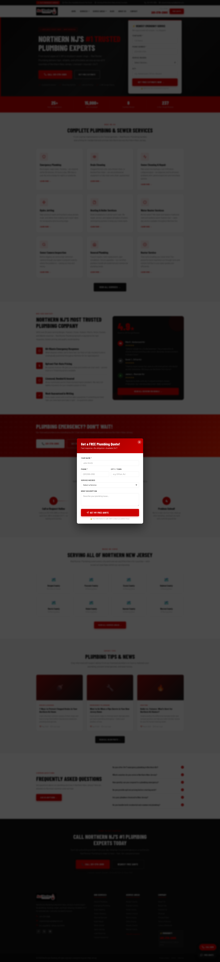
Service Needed (88, 480)
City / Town (116, 469)
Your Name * (86, 458)
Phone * (84, 469)
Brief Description (89, 491)
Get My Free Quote (99, 512)
